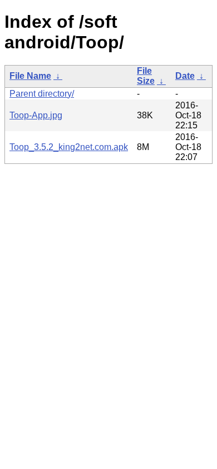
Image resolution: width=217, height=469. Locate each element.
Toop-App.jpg (35, 115)
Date (185, 76)
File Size (146, 76)
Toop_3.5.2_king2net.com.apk (68, 147)
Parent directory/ (41, 93)
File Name (30, 76)
